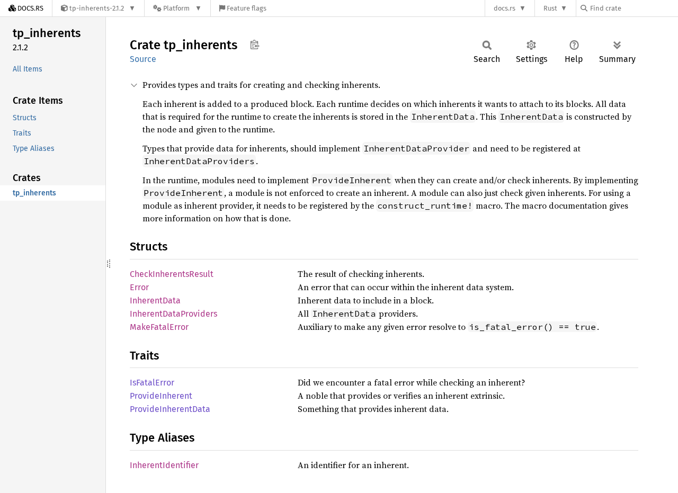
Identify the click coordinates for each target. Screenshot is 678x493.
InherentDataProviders (173, 314)
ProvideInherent (161, 396)
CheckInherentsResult (171, 274)
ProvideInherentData (170, 409)
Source (143, 59)
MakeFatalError (159, 327)
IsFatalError (152, 383)
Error (139, 287)
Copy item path (254, 44)
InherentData (155, 300)
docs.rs (504, 8)
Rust (550, 8)
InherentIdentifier (164, 465)
